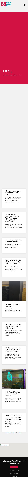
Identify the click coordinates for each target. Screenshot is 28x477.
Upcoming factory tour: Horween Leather (13, 241)
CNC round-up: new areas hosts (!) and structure (12, 394)
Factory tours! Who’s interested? (12, 305)
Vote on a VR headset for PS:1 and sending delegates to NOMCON (13, 417)
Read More (7, 204)
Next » (20, 432)
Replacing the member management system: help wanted (13, 326)
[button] (24, 4)
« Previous (8, 432)
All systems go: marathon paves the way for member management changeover (12, 218)
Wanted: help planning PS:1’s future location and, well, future (13, 262)
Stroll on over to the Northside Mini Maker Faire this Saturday (13, 349)
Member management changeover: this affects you (13, 192)
